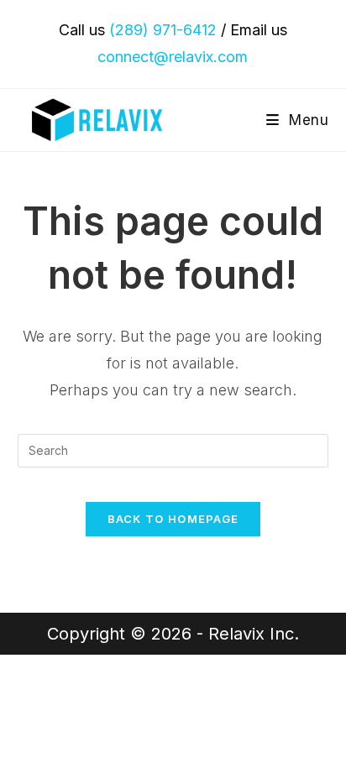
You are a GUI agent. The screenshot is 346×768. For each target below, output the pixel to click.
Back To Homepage (173, 518)
